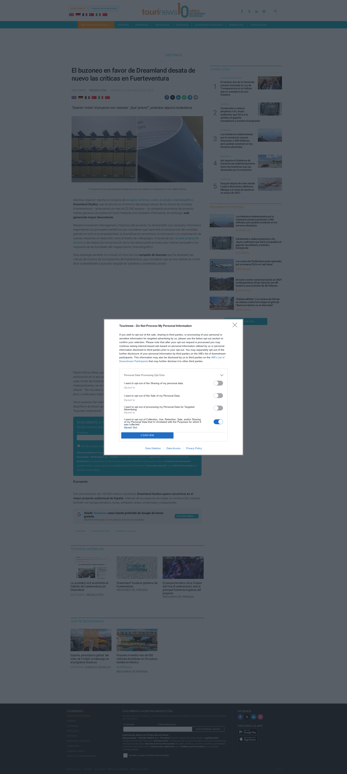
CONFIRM (147, 435)
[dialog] (173, 387)
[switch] (218, 383)
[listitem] (173, 375)
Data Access (173, 448)
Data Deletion (153, 448)
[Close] (236, 326)
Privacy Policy (194, 448)
